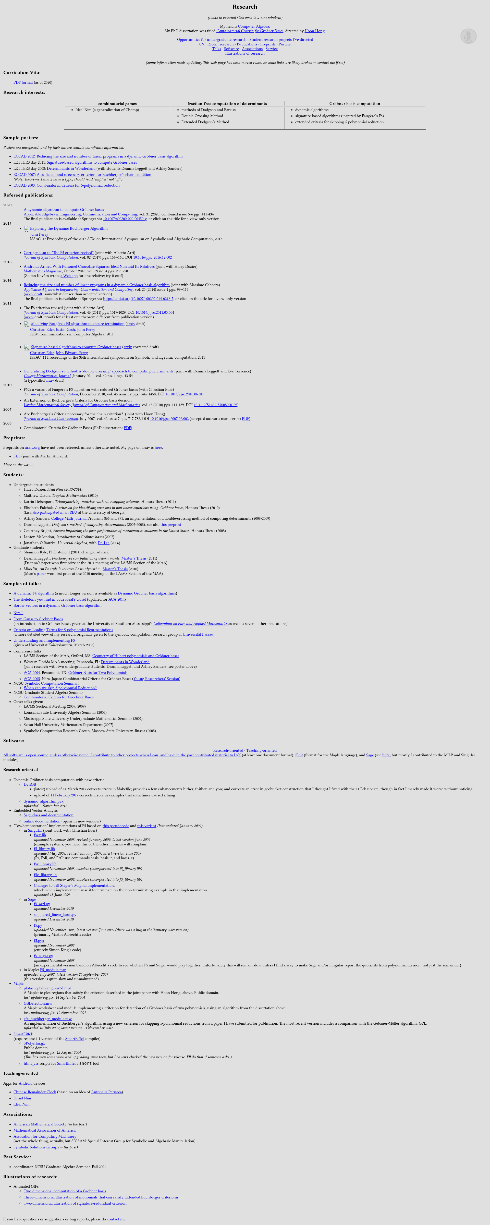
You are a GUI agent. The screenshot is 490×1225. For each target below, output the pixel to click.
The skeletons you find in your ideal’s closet (50, 599)
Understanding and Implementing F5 (44, 640)
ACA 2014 (116, 599)
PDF (245, 418)
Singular (35, 830)
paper (41, 573)
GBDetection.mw (38, 1003)
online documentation (42, 821)
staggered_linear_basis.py (55, 914)
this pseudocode (116, 825)
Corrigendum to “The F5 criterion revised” (59, 252)
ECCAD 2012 (24, 156)
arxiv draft (33, 294)
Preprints (268, 44)
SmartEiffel (23, 1034)
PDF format (23, 82)
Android (25, 1083)
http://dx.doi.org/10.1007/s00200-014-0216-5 (138, 298)
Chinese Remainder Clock (35, 1092)
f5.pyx (39, 940)
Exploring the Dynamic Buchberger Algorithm (69, 228)
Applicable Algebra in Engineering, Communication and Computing (80, 214)
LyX (237, 755)
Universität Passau (198, 634)
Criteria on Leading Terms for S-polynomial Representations (63, 629)
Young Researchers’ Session (156, 678)
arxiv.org (32, 447)
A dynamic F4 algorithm (34, 593)
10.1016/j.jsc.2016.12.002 (152, 257)
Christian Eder (42, 329)
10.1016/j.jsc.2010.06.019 (185, 394)
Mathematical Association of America (45, 1130)
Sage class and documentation (49, 815)
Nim (18, 613)
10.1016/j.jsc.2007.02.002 (169, 418)
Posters (285, 44)
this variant (146, 825)
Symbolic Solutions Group (35, 1147)
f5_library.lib (44, 848)
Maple (18, 983)
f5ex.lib (40, 835)
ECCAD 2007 (24, 174)
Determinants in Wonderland (71, 168)
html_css (31, 1063)
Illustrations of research (245, 53)
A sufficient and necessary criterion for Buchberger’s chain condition (94, 174)
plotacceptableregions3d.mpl (47, 988)
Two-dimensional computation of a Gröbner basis (65, 1191)
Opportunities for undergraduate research (212, 39)
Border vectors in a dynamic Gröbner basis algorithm (58, 605)
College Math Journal (69, 518)
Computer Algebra (253, 26)
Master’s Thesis (133, 558)
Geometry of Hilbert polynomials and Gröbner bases (135, 655)
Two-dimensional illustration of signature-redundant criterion (75, 1203)
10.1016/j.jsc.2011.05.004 (155, 312)
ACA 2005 (32, 678)
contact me (116, 1219)
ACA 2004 (32, 672)
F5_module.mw (53, 969)
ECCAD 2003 (24, 185)
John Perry (39, 234)
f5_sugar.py (43, 956)
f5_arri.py (42, 904)
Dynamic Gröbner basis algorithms (147, 593)
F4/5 (17, 456)
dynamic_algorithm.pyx (44, 801)
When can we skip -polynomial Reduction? (60, 688)
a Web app (69, 275)
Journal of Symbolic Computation (51, 257)
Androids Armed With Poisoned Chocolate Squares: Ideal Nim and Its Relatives (89, 266)
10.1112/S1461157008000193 (215, 405)
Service (272, 48)
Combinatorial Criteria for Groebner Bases (59, 697)
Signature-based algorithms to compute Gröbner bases (92, 162)
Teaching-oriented (261, 750)
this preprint (171, 524)
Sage (370, 755)
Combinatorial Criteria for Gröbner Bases (249, 31)
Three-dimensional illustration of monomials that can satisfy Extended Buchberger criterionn (101, 1197)
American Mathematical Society (40, 1124)
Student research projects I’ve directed (281, 39)
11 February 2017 (64, 795)
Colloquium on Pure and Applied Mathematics (190, 623)
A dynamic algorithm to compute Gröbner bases (64, 209)
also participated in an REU (54, 512)
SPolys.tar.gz (34, 1043)
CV (201, 44)
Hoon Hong (315, 31)
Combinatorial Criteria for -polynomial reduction (78, 185)
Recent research (220, 44)
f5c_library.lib (45, 874)
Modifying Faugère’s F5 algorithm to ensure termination (78, 323)
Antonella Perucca (106, 1092)
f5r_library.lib (45, 864)
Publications (247, 44)
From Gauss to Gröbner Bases (38, 619)
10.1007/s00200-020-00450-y (124, 218)
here (158, 447)
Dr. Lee (103, 543)
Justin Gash (65, 329)
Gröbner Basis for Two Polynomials (97, 672)
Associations (252, 48)
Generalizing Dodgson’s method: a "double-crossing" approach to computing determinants (99, 371)
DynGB (30, 784)
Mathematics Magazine (43, 271)
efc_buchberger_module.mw (48, 1018)
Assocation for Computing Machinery (45, 1136)
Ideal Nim (22, 1104)
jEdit (299, 755)
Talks (216, 48)
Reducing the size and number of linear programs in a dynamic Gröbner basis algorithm (110, 156)
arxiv (29, 317)
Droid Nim (22, 1098)
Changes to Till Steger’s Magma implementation (74, 885)
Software (231, 48)
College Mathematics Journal (47, 375)
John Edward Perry (72, 352)
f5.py (38, 925)
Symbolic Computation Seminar (51, 683)
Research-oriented (228, 750)
